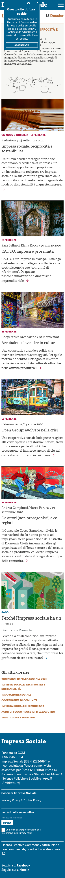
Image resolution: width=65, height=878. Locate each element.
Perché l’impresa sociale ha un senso (31, 621)
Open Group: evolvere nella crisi (29, 430)
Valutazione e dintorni (18, 717)
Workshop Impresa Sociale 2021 (24, 679)
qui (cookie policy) (25, 29)
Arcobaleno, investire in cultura (29, 343)
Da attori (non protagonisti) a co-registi (29, 521)
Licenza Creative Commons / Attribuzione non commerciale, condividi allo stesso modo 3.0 (32, 849)
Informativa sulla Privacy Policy (17, 833)
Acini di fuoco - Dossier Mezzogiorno (28, 712)
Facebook (23, 865)
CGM (21, 753)
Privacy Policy (10, 800)
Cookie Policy (32, 800)
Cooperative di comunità (19, 700)
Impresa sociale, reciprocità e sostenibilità (27, 149)
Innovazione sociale (16, 694)
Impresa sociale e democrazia (22, 706)
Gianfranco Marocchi (16, 630)
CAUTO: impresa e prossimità (27, 251)
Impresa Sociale (23, 741)
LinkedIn (23, 870)
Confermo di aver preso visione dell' (21, 831)
